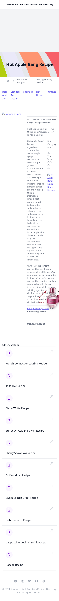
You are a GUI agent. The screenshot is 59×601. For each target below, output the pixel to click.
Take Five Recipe (15, 386)
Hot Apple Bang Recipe (44, 81)
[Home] (8, 81)
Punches (51, 91)
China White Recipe (17, 408)
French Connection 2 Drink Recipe (26, 363)
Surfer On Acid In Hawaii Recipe (25, 430)
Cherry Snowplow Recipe (21, 453)
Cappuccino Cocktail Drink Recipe (26, 542)
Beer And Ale (4, 95)
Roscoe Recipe (14, 565)
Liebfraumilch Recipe (18, 520)
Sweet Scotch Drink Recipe (22, 497)
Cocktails (28, 91)
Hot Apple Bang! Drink (38, 308)
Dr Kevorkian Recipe (18, 475)
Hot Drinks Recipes (22, 81)
